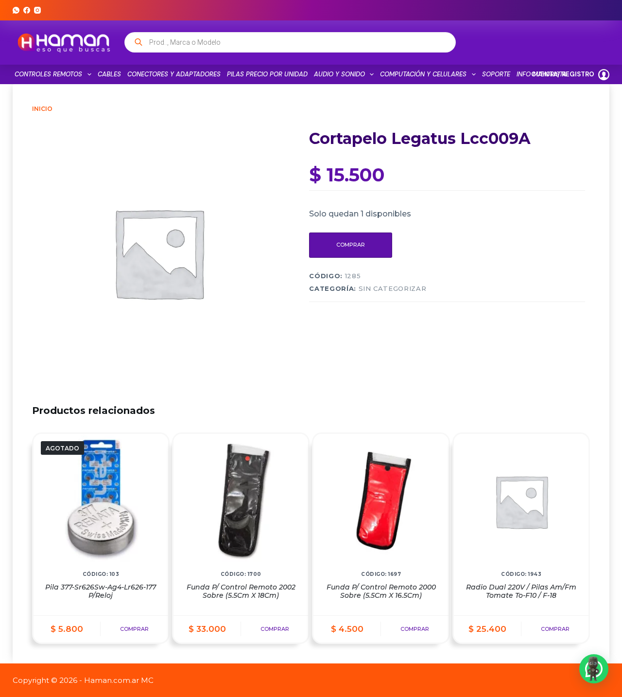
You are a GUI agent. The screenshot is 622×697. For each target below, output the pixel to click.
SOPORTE (496, 74)
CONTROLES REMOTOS (48, 74)
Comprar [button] (274, 629)
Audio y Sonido (339, 74)
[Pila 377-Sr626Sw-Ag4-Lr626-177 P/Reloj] (101, 501)
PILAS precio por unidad (267, 74)
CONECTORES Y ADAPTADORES (174, 74)
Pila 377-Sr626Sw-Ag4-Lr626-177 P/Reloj (100, 591)
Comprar (350, 244)
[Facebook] (26, 10)
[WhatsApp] (16, 10)
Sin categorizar (393, 288)
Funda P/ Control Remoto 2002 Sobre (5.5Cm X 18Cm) (241, 591)
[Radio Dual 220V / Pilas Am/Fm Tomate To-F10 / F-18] (521, 501)
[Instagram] (37, 10)
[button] (593, 668)
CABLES (109, 74)
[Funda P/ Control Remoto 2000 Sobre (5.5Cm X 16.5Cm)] (380, 501)
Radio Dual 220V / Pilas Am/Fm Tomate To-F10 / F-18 (521, 591)
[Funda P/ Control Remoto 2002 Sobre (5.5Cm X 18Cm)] (240, 501)
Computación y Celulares (423, 74)
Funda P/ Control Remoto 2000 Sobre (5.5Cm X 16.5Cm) (381, 591)
